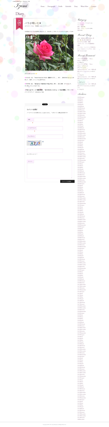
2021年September (81, 203)
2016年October (81, 309)
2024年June (80, 144)
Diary (76, 6)
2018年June (80, 273)
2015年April (80, 342)
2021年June (80, 209)
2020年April (80, 234)
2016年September (81, 311)
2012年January (81, 412)
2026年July (80, 99)
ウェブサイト (31, 136)
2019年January (81, 261)
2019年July (80, 250)
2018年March (80, 279)
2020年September (81, 225)
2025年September (81, 117)
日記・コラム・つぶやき (83, 28)
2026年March (80, 106)
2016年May (80, 318)
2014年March (80, 365)
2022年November (81, 178)
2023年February (81, 173)
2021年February (81, 216)
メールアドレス (32, 128)
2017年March (80, 300)
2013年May (80, 383)
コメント (30, 161)
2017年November (81, 286)
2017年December (81, 284)
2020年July (80, 228)
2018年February (81, 281)
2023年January (81, 174)
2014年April (80, 363)
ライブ (79, 25)
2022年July (80, 185)
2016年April (80, 320)
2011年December (81, 414)
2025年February (81, 129)
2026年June (80, 101)
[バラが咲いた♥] (49, 53)
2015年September (81, 333)
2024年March (80, 149)
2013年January (81, 390)
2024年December (81, 133)
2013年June (80, 381)
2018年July (80, 272)
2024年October (81, 137)
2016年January (81, 326)
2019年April (80, 255)
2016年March (80, 322)
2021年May (80, 210)
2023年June (80, 165)
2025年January (81, 131)
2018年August (80, 270)
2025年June (80, 122)
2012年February (81, 410)
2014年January (81, 369)
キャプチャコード (31, 154)
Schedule (68, 6)
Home (43, 6)
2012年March (80, 408)
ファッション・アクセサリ (84, 23)
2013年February (81, 389)
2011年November (81, 416)
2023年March (80, 171)
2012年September (81, 398)
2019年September (81, 246)
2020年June (80, 230)
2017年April (80, 299)
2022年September (81, 182)
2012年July (80, 401)
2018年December (81, 263)
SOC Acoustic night (82, 51)
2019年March (80, 257)
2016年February (81, 324)
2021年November (81, 200)
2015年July (80, 336)
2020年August (80, 227)
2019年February (81, 259)
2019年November (81, 243)
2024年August (80, 140)
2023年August (80, 162)
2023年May (80, 167)
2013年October (81, 374)
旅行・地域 (80, 26)
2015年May (80, 340)
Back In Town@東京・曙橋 (83, 42)
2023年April (80, 169)
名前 (30, 120)
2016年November (81, 308)
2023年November (81, 156)
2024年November (81, 135)
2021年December (81, 198)
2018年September (81, 268)
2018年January (81, 282)
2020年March (80, 236)
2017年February (81, 302)
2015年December (81, 327)
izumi (40, 26)
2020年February (81, 237)
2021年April (80, 212)
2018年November (81, 264)
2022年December (81, 176)
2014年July (80, 358)
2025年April (80, 126)
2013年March (80, 387)
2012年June (80, 403)
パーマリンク (46, 26)
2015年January (81, 347)
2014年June (80, 360)
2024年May (80, 146)
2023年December (81, 155)
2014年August (80, 356)
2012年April (80, 406)
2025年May (80, 124)
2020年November (81, 221)
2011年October (81, 417)
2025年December (81, 111)
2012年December (81, 392)
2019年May (80, 254)
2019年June (80, 252)
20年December (80, 419)
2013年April (80, 385)
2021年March (80, 214)
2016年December (81, 306)
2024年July (80, 142)
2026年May (80, 102)
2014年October (81, 353)
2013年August (80, 378)
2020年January (81, 239)
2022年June (80, 187)
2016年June (80, 317)
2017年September (81, 290)
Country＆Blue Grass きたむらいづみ (21, 1)
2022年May (80, 189)
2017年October (81, 288)
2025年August (80, 119)
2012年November (81, 394)
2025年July (80, 120)
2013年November (81, 372)
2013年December (81, 371)
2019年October (81, 245)
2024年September (81, 138)
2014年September (81, 354)
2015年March (80, 344)
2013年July (80, 380)
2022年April (80, 191)
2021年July (80, 207)
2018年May (80, 275)
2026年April (80, 104)
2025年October (81, 115)
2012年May (80, 405)
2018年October (81, 266)
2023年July (80, 164)
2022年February (81, 194)
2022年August (80, 183)
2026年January (81, 110)
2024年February (81, 151)
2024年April (80, 147)
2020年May (80, 232)
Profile (60, 6)
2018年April (80, 277)
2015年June (80, 338)
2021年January (81, 218)
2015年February (81, 345)
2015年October (81, 331)
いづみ (79, 75)
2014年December (81, 349)
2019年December (81, 241)
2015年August (80, 335)
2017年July (80, 293)
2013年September (81, 376)
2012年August (80, 399)
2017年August (80, 291)
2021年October (81, 201)
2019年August (80, 248)
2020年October (81, 223)
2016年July (80, 315)
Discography (51, 6)
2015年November (81, 329)
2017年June (80, 295)
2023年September (81, 160)
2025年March (80, 128)
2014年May (80, 362)
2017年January (81, 304)
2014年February (81, 367)
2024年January (81, 153)
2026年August (80, 97)
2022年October (81, 180)
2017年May (80, 297)
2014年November (81, 351)
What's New (84, 6)
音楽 (78, 30)
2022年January (81, 196)
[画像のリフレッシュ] (43, 141)
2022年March (80, 192)
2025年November (81, 113)
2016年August (80, 313)
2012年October (81, 396)
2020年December (81, 219)
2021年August (80, 205)
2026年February (81, 108)
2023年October (81, 158)
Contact (93, 6)
